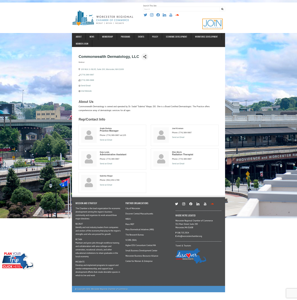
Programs (125, 36)
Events (141, 36)
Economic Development (176, 36)
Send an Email (106, 140)
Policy (155, 36)
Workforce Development (206, 36)
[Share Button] (144, 56)
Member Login (82, 43)
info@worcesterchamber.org (189, 236)
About (79, 36)
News (92, 36)
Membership (107, 36)
